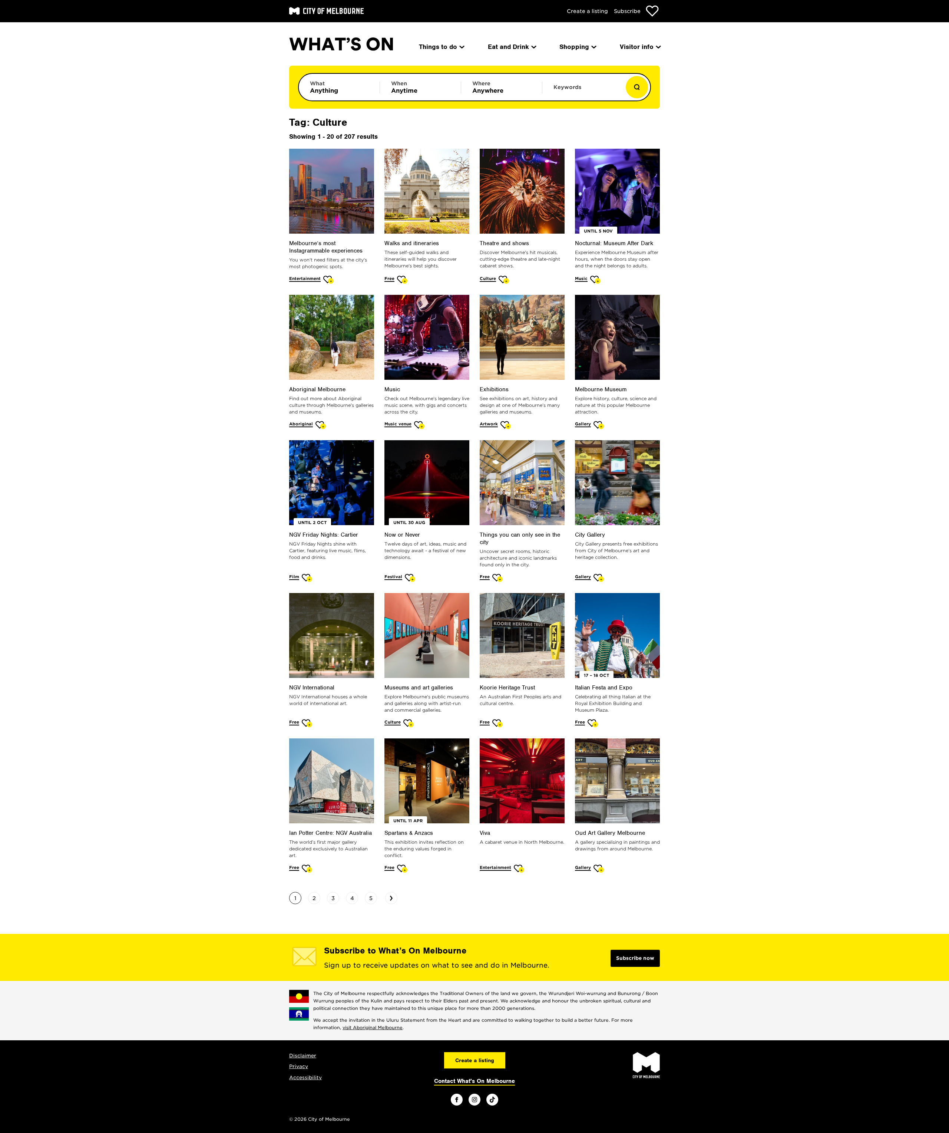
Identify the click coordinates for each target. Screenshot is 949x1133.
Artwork (489, 423)
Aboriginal (301, 423)
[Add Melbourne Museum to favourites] (599, 425)
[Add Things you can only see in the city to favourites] (498, 577)
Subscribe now (635, 958)
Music (581, 278)
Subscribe (627, 11)
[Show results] (637, 87)
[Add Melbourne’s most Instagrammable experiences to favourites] (329, 279)
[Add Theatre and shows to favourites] (504, 279)
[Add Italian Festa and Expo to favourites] (593, 723)
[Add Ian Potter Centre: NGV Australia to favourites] (307, 868)
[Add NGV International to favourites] (307, 723)
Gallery (583, 423)
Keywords (567, 87)
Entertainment (305, 278)
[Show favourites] (652, 11)
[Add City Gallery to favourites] (599, 577)
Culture (488, 278)
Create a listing (587, 11)
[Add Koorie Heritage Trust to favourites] (498, 723)
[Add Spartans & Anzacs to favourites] (402, 868)
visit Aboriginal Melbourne (373, 1027)
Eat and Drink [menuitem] (508, 47)
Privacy (298, 1066)
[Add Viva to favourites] (519, 868)
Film (294, 576)
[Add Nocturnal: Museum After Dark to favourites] (596, 279)
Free (389, 278)
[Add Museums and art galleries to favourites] (409, 723)
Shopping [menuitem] (574, 47)
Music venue (397, 423)
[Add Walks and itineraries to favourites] (402, 279)
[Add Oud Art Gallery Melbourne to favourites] (599, 868)
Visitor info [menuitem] (637, 47)
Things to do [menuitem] (438, 47)
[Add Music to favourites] (419, 425)
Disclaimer (302, 1055)
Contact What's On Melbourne (474, 1081)
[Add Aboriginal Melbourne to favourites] (321, 425)
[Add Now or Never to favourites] (410, 577)
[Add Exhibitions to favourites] (506, 425)
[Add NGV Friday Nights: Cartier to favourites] (307, 577)
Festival (393, 576)
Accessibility (305, 1077)
